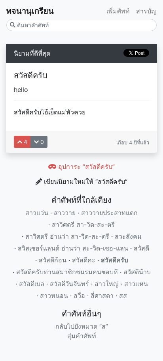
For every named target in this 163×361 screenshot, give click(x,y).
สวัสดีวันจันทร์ (69, 284)
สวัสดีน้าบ (137, 272)
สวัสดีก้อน (52, 260)
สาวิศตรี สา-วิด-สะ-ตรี (83, 224)
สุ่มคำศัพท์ (81, 336)
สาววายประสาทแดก (109, 213)
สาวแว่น (36, 213)
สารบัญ (146, 11)
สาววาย (65, 213)
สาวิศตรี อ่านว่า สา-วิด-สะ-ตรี (67, 236)
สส (123, 295)
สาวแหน (136, 284)
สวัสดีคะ (83, 260)
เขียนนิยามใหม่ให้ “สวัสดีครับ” (84, 181)
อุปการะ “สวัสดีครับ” (85, 166)
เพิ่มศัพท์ (118, 11)
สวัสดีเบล (31, 284)
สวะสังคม (128, 236)
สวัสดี (141, 248)
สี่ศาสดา (102, 295)
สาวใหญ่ (107, 284)
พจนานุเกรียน (30, 11)
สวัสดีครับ (114, 260)
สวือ (79, 295)
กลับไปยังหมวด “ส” (81, 326)
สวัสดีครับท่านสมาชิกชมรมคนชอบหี (67, 272)
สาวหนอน (54, 295)
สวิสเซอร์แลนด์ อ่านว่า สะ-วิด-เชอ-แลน (73, 248)
